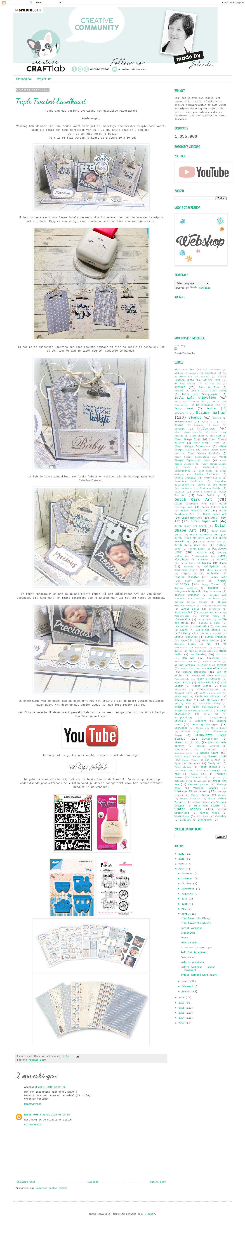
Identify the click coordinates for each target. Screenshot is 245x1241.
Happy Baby (219, 577)
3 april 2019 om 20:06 (50, 1087)
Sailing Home (183, 704)
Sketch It (181, 742)
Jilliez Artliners (207, 599)
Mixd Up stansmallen (201, 651)
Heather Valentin (186, 588)
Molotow (221, 654)
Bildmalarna (181, 413)
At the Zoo (212, 384)
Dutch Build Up (208, 495)
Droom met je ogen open (196, 947)
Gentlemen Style (186, 570)
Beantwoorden (32, 1103)
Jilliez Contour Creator (191, 602)
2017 (182, 1002)
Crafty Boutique (206, 474)
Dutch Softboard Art (204, 534)
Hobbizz (213, 588)
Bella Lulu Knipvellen (195, 397)
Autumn (180, 387)
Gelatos (188, 567)
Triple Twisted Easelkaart (51, 101)
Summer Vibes (190, 760)
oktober (187, 883)
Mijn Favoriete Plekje (196, 918)
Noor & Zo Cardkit (214, 665)
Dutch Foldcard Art (195, 510)
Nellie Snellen (212, 662)
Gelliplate (211, 566)
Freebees (203, 560)
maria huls (31, 1114)
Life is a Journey (210, 633)
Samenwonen (188, 957)
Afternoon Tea (184, 370)
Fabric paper (197, 549)
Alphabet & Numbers (186, 373)
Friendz (221, 559)
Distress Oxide (210, 488)
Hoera (184, 937)
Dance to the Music (212, 485)
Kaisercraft (206, 613)
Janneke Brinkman (187, 595)
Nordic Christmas (190, 669)
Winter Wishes (188, 809)
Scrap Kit (211, 714)
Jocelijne (214, 609)
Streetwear (210, 750)
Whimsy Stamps (201, 802)
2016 (182, 1007)
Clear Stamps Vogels (214, 464)
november (188, 878)
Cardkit (180, 429)
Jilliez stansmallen (214, 606)
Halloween (212, 573)
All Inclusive (211, 370)
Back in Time (209, 387)
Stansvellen (181, 750)
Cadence (198, 425)
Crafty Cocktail (185, 478)
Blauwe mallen (211, 412)
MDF (209, 643)
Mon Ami (188, 658)
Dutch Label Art (215, 514)
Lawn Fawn (221, 627)
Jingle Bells (190, 609)
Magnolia (186, 640)
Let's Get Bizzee (208, 630)
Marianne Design (185, 644)
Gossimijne (188, 932)
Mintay (178, 651)
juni (185, 903)
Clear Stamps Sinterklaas (192, 457)
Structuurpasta (183, 753)
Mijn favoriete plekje (196, 923)
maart (186, 981)
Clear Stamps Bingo (188, 439)
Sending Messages (205, 724)
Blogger (150, 1214)
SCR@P (178, 707)
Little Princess (216, 637)
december (188, 873)
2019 (182, 869)
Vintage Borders (205, 788)
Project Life (44, 78)
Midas (217, 648)
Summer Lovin (217, 756)
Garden (206, 563)
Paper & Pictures (208, 679)
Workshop (221, 816)
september (189, 888)
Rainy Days (181, 697)
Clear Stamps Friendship (192, 446)
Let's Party (182, 633)
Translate (203, 287)
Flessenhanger (200, 556)
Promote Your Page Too (185, 353)
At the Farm (211, 380)
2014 (182, 1017)
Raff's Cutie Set (210, 693)
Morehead (213, 658)
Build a (207, 422)
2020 (182, 864)
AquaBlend (210, 373)
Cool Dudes (205, 471)
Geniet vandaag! (191, 928)
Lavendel (200, 626)
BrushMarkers (183, 421)
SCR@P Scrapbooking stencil (193, 711)
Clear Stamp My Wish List (205, 436)
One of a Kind (217, 668)
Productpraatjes (207, 689)
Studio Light (209, 753)
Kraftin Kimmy (210, 616)
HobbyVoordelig (185, 591)
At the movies (185, 383)
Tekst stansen (183, 767)
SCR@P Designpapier (205, 707)
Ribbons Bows (183, 700)
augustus (188, 893)
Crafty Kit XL (212, 478)
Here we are (189, 942)
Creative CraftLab (188, 481)
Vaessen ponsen (198, 784)
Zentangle (186, 820)
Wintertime (182, 816)
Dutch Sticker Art (210, 542)
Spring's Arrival (208, 746)
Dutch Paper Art (204, 521)
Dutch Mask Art (192, 517)
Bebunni (179, 391)
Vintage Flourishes (191, 791)
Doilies (180, 492)
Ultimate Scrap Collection (190, 781)
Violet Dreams (200, 795)
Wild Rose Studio (207, 805)
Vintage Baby (37, 1060)
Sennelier (181, 728)
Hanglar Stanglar (187, 577)
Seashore (200, 721)
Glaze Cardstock (217, 570)
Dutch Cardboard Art (190, 503)
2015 (182, 1012)
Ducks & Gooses (202, 492)
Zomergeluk (205, 820)
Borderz (217, 418)
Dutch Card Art (193, 499)
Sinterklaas (210, 739)
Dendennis (186, 488)
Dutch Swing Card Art (191, 545)
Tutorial (196, 777)
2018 (182, 997)
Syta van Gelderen (187, 763)
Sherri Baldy (219, 728)
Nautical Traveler (185, 662)
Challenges (206, 428)
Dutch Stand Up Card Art (193, 538)
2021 (182, 858)
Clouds (186, 467)
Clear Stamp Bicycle (188, 432)
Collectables (210, 467)
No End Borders (185, 665)
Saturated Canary (209, 704)
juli (185, 898)
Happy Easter (194, 581)
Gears (223, 563)
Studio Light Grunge (187, 757)
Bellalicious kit (208, 405)
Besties (211, 408)
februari (188, 986)
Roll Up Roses (209, 700)
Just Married (183, 612)
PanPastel (198, 675)
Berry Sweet (184, 408)
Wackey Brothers (190, 799)
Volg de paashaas (192, 962)
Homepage (92, 1182)
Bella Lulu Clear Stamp (209, 391)
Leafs (183, 630)
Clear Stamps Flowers (207, 443)
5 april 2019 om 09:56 (55, 1114)
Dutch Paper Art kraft (190, 526)
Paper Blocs (182, 682)
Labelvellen (181, 627)
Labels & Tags (209, 623)
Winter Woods (209, 813)
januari (187, 991)
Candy (216, 425)
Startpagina (23, 78)
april (186, 914)
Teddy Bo (214, 763)
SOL (197, 742)
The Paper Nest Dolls (188, 771)
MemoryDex (200, 648)
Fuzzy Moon (187, 563)
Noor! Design (180, 345)
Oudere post (158, 1182)
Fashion (202, 552)
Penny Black (205, 682)
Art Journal (201, 377)
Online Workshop (194, 672)
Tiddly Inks (198, 774)
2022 (182, 853)
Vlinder (222, 795)
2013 (182, 1023)
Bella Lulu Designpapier (200, 394)
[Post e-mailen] (77, 1056)
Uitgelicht (215, 778)
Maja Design (210, 640)
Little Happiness (186, 637)
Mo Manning (198, 654)
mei (184, 909)
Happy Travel (211, 584)
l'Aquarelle (182, 619)
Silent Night (191, 731)
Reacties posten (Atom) (51, 1188)
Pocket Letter (201, 686)
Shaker (199, 728)
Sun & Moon (212, 760)
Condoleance (182, 471)
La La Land (204, 620)
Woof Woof (202, 816)
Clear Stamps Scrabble (204, 453)
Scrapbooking (183, 718)
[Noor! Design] (176, 349)
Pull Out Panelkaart (194, 952)
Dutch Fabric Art (214, 507)
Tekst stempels (209, 767)
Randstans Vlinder (207, 696)
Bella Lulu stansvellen (189, 402)
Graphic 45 (189, 573)
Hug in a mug (212, 591)
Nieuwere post (26, 1182)
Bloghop (195, 418)
